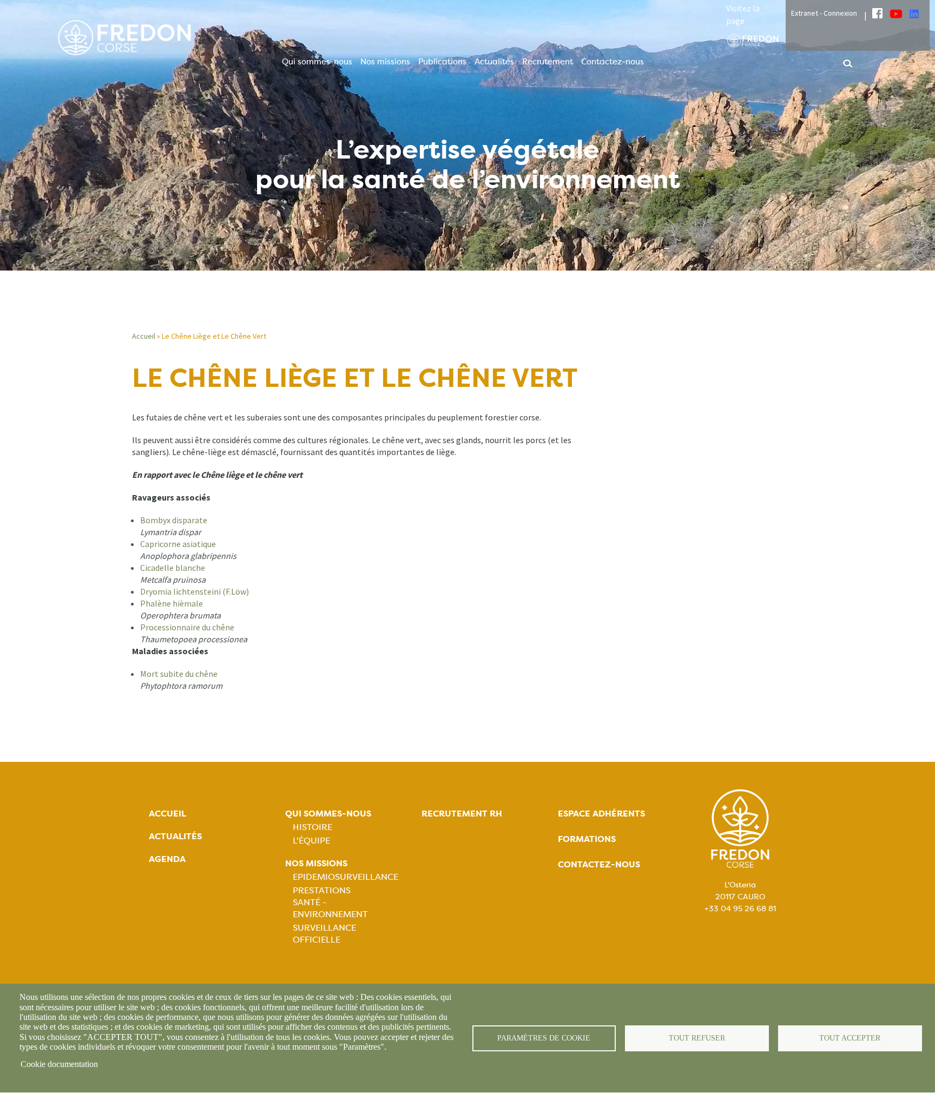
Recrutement (547, 61)
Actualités (494, 61)
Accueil (143, 336)
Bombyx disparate (173, 520)
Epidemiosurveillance (345, 877)
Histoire (312, 827)
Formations (587, 839)
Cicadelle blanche (172, 567)
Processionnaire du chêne (187, 627)
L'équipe (311, 840)
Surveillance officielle (324, 933)
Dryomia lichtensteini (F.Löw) (194, 591)
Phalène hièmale (171, 603)
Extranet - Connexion (824, 13)
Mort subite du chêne (179, 673)
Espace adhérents (601, 813)
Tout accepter (849, 1038)
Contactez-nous (612, 61)
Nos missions (385, 61)
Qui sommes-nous (317, 61)
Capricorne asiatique (178, 543)
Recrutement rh (462, 813)
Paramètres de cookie (543, 1038)
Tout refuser (697, 1038)
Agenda (167, 859)
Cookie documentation (59, 1064)
